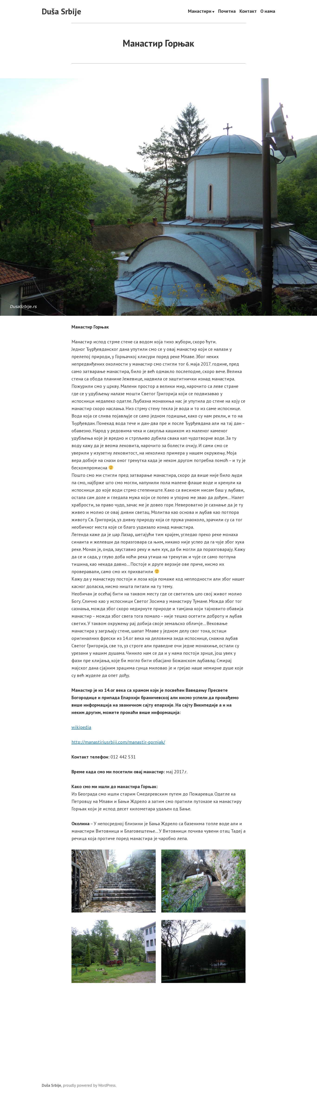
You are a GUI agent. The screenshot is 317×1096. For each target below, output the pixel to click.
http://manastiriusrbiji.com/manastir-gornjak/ (118, 742)
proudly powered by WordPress (89, 1085)
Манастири (199, 11)
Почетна (227, 11)
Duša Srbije (61, 11)
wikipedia (81, 727)
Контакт (248, 11)
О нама (267, 11)
